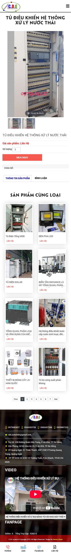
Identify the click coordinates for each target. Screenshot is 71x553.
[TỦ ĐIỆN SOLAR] (19, 263)
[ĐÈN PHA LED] (52, 217)
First (16, 399)
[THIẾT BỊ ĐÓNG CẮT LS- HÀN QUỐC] (19, 361)
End (55, 399)
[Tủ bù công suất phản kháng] (52, 361)
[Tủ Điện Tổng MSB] (19, 217)
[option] (35, 74)
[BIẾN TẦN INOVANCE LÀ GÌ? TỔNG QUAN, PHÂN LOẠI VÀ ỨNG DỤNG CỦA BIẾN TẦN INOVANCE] (52, 263)
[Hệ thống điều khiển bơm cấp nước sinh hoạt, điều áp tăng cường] (52, 312)
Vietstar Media (58, 539)
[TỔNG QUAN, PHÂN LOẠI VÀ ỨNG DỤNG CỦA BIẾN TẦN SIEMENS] (19, 312)
